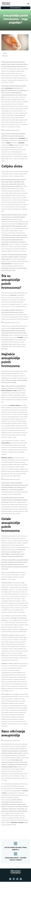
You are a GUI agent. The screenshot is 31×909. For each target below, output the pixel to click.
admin (5, 53)
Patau (11, 145)
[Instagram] (13, 879)
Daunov (8, 143)
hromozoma (9, 88)
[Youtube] (21, 879)
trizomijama (22, 138)
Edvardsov (21, 143)
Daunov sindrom (15, 405)
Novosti (5, 56)
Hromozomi (13, 295)
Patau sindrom (5, 443)
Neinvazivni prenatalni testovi (9, 767)
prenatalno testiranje (17, 822)
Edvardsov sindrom (6, 458)
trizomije (20, 337)
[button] (28, 3)
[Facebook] (10, 879)
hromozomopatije (6, 264)
